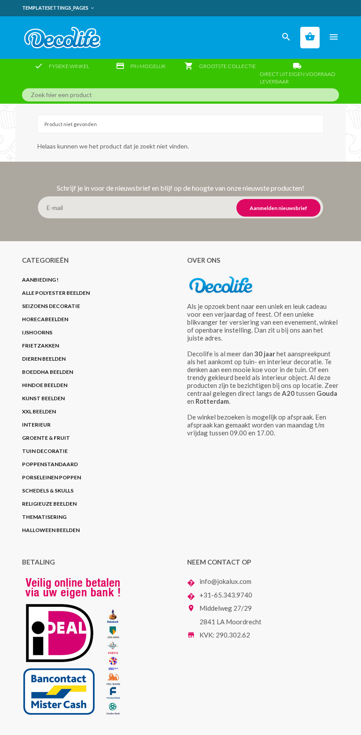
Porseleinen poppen (51, 477)
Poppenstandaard (50, 464)
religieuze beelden (49, 503)
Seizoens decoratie (51, 306)
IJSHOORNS (37, 332)
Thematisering (44, 517)
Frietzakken (40, 345)
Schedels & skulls (48, 490)
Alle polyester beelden (56, 293)
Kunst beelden (43, 398)
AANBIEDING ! (40, 279)
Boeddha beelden (47, 372)
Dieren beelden (44, 358)
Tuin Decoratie (45, 451)
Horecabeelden (45, 319)
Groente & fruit (46, 437)
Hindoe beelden (44, 385)
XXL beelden (39, 411)
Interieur (36, 424)
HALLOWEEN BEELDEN (51, 530)
